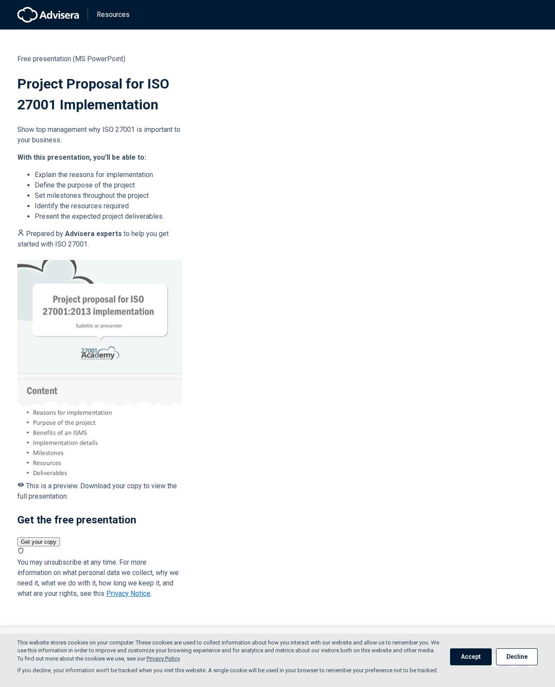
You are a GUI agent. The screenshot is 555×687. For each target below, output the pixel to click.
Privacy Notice (128, 593)
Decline (517, 656)
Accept (471, 656)
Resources (113, 14)
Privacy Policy (163, 658)
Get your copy (38, 542)
